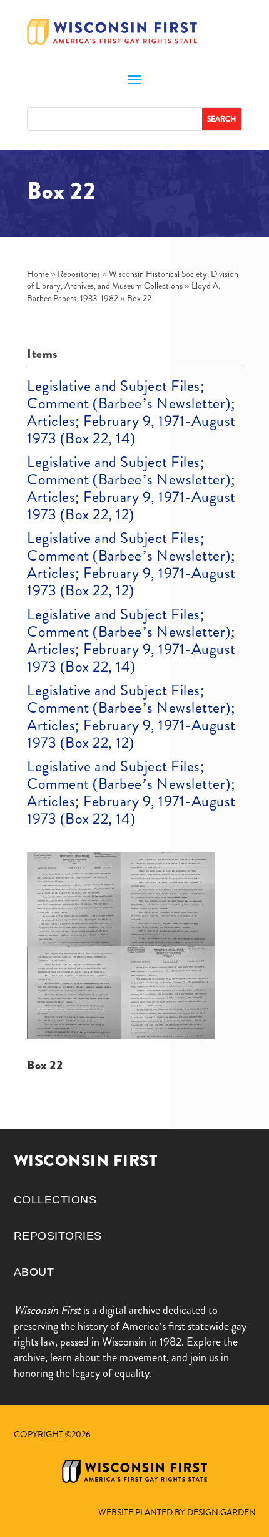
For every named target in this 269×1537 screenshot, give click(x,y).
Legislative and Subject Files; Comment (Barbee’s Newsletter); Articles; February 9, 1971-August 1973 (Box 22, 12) (131, 488)
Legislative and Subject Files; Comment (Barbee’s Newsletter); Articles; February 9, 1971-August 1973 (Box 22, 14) (131, 412)
